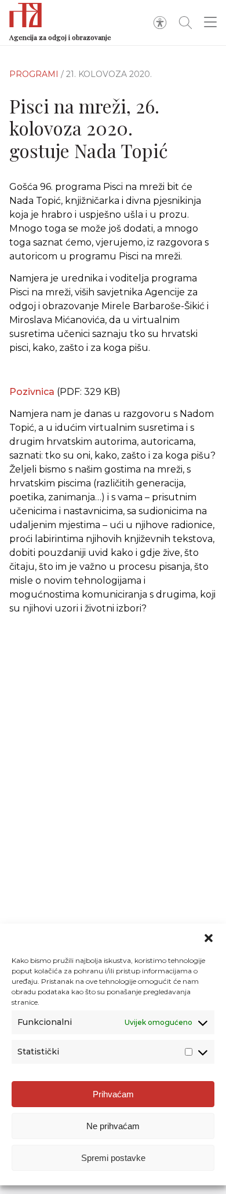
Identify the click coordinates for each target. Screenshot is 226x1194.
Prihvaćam (113, 1094)
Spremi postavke (113, 1158)
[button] (208, 938)
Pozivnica (31, 391)
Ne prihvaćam (113, 1126)
